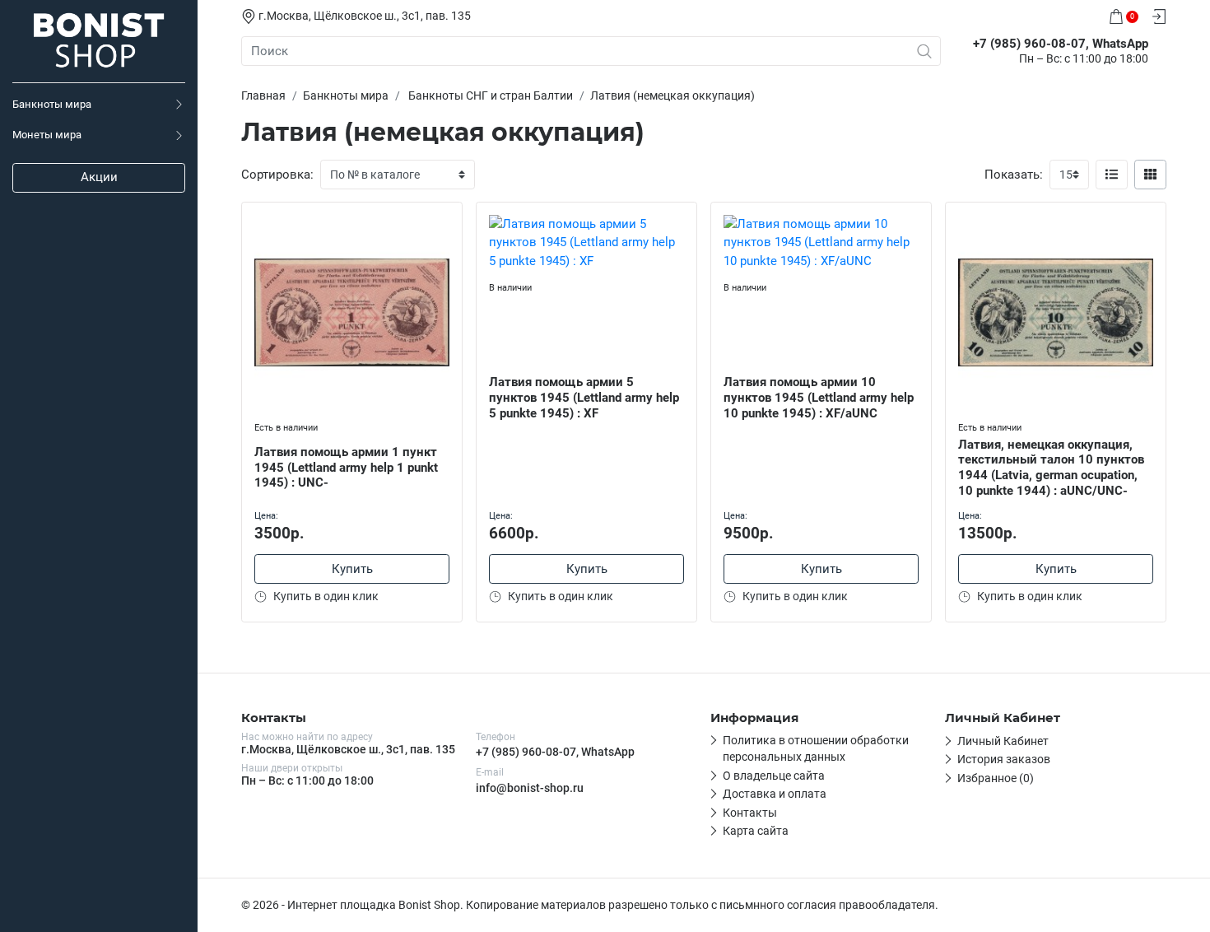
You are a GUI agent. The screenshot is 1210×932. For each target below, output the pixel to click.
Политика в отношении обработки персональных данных (816, 748)
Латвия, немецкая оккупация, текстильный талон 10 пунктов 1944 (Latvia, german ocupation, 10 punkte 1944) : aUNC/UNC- (1051, 467)
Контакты (750, 812)
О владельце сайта (774, 775)
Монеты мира (46, 134)
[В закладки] (449, 218)
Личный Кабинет (1003, 741)
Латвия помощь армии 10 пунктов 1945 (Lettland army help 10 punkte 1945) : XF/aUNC (819, 398)
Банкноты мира (51, 104)
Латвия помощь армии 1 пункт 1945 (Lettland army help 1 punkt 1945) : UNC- (346, 468)
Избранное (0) (995, 778)
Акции (99, 177)
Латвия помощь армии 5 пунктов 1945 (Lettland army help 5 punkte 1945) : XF (584, 398)
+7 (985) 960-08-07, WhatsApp (555, 751)
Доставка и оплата (774, 793)
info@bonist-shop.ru (530, 788)
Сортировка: (277, 174)
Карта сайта (756, 830)
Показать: (1013, 174)
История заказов (1003, 759)
